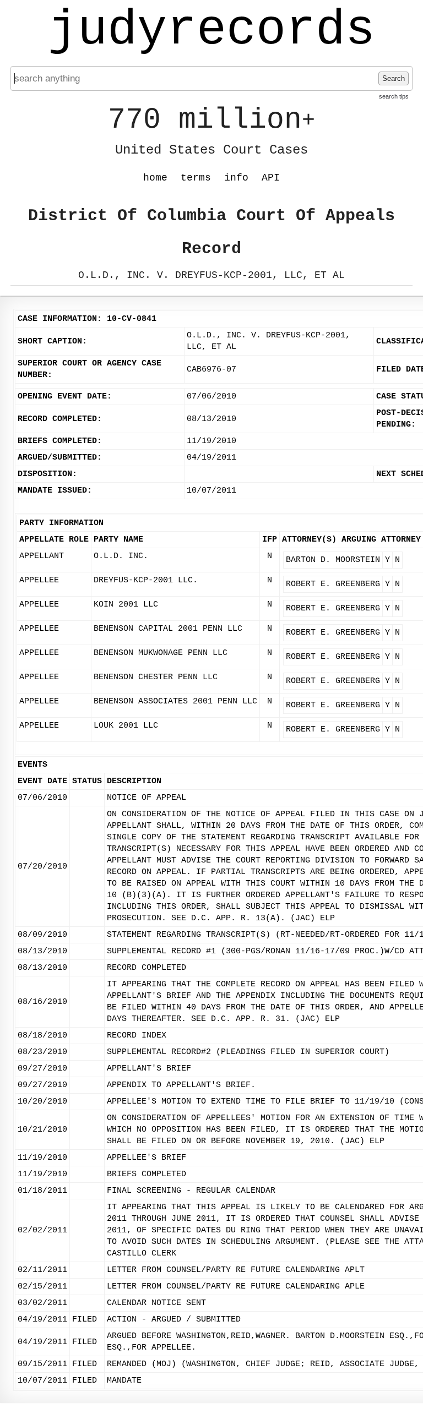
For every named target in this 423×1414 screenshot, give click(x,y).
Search (393, 78)
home (155, 177)
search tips (394, 96)
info (236, 177)
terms (196, 177)
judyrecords (211, 30)
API (271, 177)
